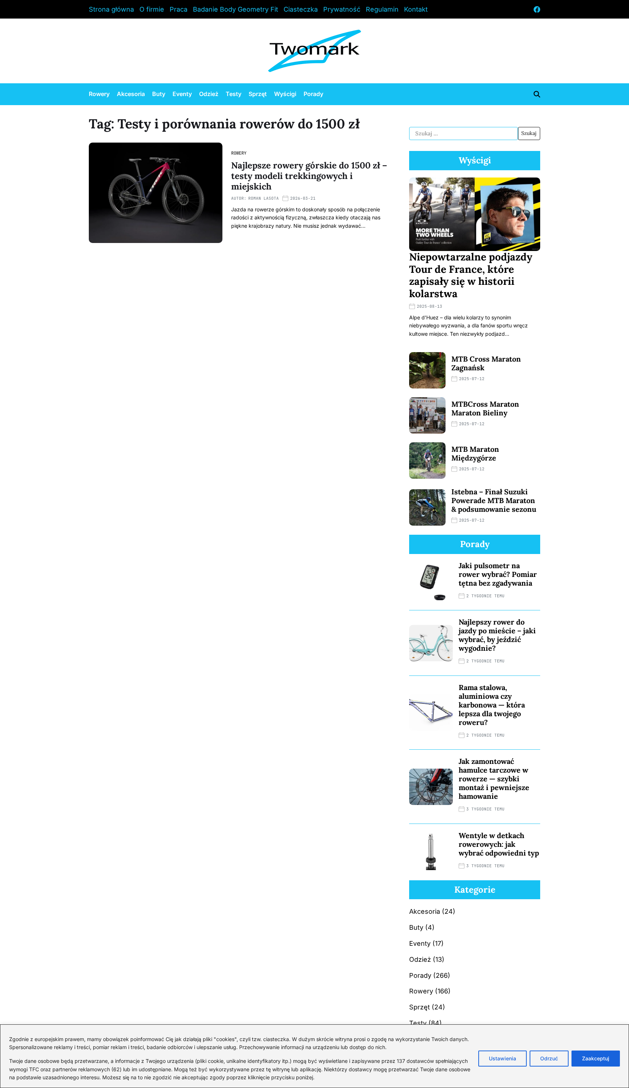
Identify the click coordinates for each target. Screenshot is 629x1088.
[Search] (537, 94)
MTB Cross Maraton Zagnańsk (486, 363)
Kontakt (416, 9)
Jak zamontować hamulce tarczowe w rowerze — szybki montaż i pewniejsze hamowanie (494, 779)
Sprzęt (258, 93)
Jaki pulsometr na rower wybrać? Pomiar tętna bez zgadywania (498, 574)
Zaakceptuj (595, 1058)
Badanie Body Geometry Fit (235, 9)
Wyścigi (285, 93)
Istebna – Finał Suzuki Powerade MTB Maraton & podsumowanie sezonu (493, 500)
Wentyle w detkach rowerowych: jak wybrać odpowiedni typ (499, 844)
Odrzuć (549, 1058)
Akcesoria (131, 93)
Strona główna (111, 9)
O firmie (151, 9)
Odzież (208, 93)
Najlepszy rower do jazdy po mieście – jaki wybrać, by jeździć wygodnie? (497, 635)
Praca (178, 9)
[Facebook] (537, 9)
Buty (158, 93)
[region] (314, 1056)
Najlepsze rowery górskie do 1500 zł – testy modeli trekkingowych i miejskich (309, 176)
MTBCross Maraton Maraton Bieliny (485, 408)
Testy (233, 93)
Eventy (182, 93)
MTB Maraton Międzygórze (475, 453)
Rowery (99, 93)
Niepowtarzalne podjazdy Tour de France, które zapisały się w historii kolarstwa (470, 275)
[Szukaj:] (463, 133)
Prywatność (341, 9)
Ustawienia (502, 1058)
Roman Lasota (263, 198)
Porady (313, 93)
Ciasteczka (301, 9)
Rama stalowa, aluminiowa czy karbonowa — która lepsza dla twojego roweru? (492, 705)
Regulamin (382, 9)
